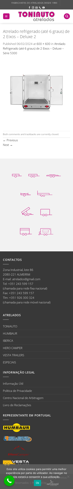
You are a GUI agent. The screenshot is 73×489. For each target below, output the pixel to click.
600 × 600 (43, 44)
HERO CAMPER (12, 348)
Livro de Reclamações (17, 405)
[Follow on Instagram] (33, 8)
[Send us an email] (36, 8)
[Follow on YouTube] (43, 8)
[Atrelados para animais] (26, 231)
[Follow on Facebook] (29, 8)
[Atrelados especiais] (46, 231)
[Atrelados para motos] (26, 192)
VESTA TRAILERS (13, 355)
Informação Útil (13, 383)
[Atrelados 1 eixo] (17, 173)
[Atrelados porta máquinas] (44, 191)
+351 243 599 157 (20, 284)
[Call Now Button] (9, 480)
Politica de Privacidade (17, 391)
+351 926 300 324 (21, 298)
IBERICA (8, 341)
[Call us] (40, 8)
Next (8, 145)
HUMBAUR (10, 333)
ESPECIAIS (9, 362)
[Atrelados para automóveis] (53, 173)
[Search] (67, 16)
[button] (6, 16)
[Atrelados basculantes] (27, 211)
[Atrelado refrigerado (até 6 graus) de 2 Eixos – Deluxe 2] (36, 93)
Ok (37, 482)
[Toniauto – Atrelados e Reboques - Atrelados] (36, 16)
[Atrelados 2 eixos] (34, 173)
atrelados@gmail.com (26, 279)
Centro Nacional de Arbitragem (23, 398)
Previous (10, 140)
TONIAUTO (10, 326)
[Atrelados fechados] (46, 211)
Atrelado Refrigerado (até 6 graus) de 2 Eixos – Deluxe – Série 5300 (34, 48)
